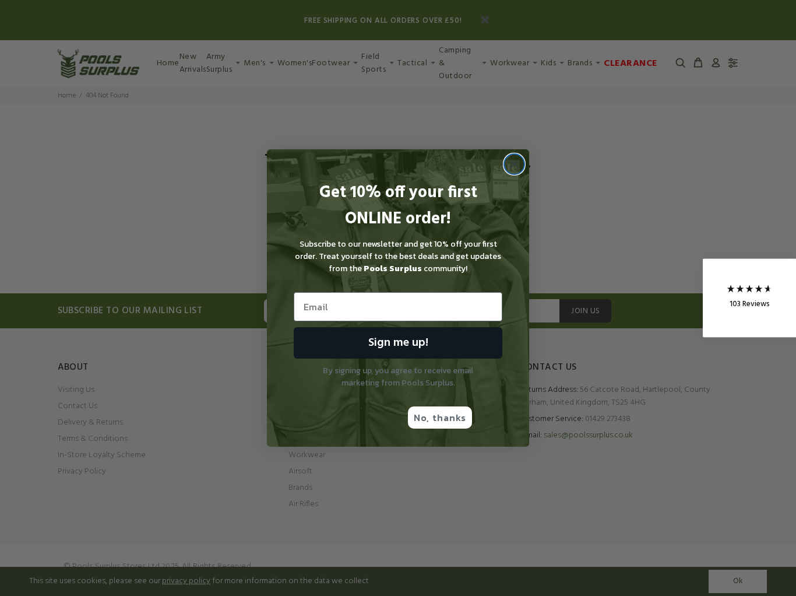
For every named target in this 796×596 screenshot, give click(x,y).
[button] (749, 298)
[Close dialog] (514, 164)
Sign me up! (398, 343)
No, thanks (440, 418)
